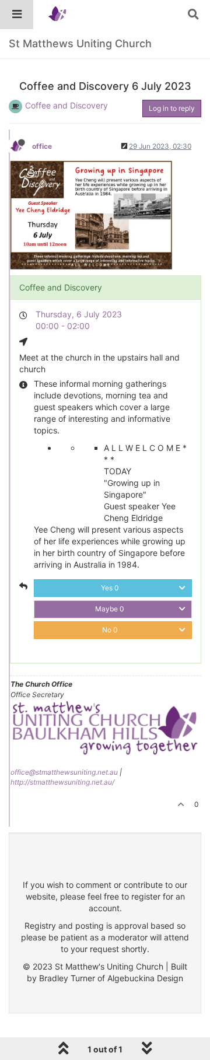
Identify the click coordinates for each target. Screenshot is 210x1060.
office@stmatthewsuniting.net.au (64, 772)
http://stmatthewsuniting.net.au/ (62, 782)
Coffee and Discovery (66, 105)
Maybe (109, 608)
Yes (110, 587)
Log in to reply (172, 108)
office (42, 146)
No (110, 629)
